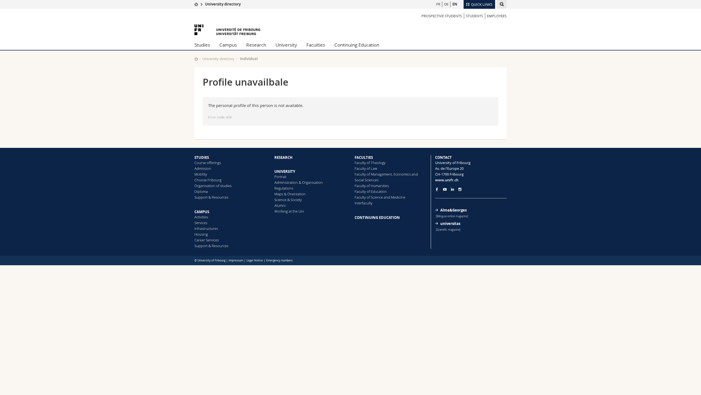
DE (446, 4)
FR (438, 4)
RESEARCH (283, 157)
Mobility (200, 174)
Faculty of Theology (370, 162)
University (286, 45)
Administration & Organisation (298, 182)
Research (256, 45)
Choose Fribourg (208, 179)
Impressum (236, 260)
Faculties (315, 45)
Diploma (201, 191)
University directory (223, 4)
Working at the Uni (289, 211)
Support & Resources (211, 197)
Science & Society (288, 199)
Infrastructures (206, 228)
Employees (497, 15)
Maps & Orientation (290, 193)
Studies (202, 45)
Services (200, 222)
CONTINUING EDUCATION (377, 217)
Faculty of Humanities (372, 185)
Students (474, 15)
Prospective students (441, 15)
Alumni (280, 205)
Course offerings (207, 162)
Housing (201, 234)
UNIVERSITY (284, 171)
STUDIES (201, 157)
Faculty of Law (366, 168)
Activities (201, 217)
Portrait (280, 176)
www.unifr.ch (446, 179)
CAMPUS (201, 211)
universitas (450, 223)
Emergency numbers (279, 260)
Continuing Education (356, 45)
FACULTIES (364, 157)
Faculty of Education (371, 191)
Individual (249, 58)
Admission (202, 168)
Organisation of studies (213, 185)
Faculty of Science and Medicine (380, 197)
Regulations (283, 188)
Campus (228, 45)
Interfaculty (363, 203)
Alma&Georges (453, 210)
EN (454, 4)
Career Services (206, 240)
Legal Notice (254, 260)
